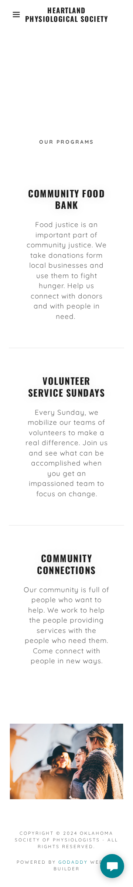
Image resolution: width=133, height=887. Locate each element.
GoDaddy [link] (73, 862)
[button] (11, 14)
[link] (66, 14)
